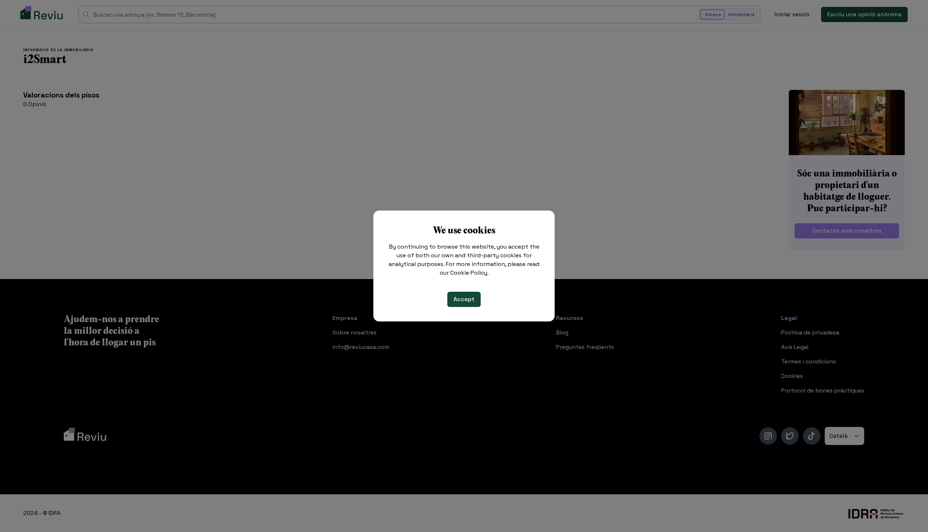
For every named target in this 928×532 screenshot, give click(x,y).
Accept (464, 299)
